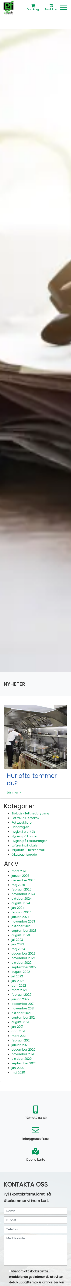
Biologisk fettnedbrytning (30, 813)
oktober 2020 (22, 1059)
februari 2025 (21, 889)
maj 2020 (18, 1072)
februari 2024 (22, 912)
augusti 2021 (20, 1022)
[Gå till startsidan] (8, 7)
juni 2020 (18, 1068)
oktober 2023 (21, 926)
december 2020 (23, 1049)
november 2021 (23, 1008)
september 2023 (24, 930)
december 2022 (23, 953)
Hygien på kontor (24, 836)
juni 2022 (18, 981)
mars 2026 (19, 871)
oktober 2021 (21, 1013)
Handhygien (20, 827)
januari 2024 (21, 917)
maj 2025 (18, 885)
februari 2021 (21, 1040)
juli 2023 (17, 940)
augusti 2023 (21, 935)
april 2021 (18, 1031)
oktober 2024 (22, 898)
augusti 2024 (21, 903)
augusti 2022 (21, 972)
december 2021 (23, 1004)
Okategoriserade (24, 854)
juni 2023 (18, 944)
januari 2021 (20, 1045)
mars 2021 (19, 1036)
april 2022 (19, 985)
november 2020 (23, 1054)
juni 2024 (18, 908)
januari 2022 (20, 999)
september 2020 (24, 1063)
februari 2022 (21, 994)
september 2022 (24, 967)
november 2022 (23, 958)
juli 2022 (17, 976)
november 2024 (23, 894)
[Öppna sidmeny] (63, 8)
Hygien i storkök (23, 832)
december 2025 (23, 880)
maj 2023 (18, 949)
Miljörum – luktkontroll (28, 850)
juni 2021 (17, 1026)
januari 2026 (20, 876)
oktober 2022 (21, 962)
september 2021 (24, 1017)
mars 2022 (19, 990)
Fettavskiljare (22, 822)
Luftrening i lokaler (25, 845)
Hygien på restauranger (29, 841)
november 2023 (23, 921)
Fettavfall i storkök (25, 818)
